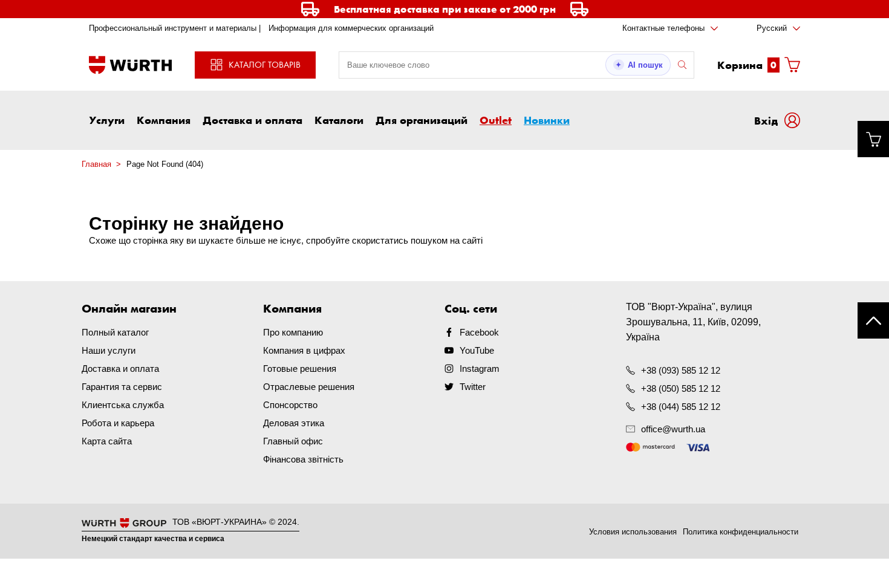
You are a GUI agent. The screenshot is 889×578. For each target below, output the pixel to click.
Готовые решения (299, 368)
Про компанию (293, 332)
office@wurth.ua (673, 429)
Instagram (480, 368)
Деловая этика (293, 423)
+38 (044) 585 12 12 (680, 406)
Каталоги (338, 119)
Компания (163, 119)
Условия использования (633, 531)
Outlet (496, 119)
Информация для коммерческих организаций (351, 28)
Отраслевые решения (308, 387)
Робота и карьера (118, 423)
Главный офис (293, 441)
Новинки (547, 119)
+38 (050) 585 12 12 (680, 388)
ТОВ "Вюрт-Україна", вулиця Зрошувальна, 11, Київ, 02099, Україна (693, 322)
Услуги (107, 119)
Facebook (479, 332)
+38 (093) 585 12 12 (680, 370)
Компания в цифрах (304, 350)
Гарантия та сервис (122, 387)
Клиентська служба (123, 405)
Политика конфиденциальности (740, 531)
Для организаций (421, 119)
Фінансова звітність (303, 459)
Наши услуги (108, 350)
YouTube (477, 350)
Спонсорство (290, 405)
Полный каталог (115, 332)
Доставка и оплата (252, 119)
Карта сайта (107, 441)
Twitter (473, 387)
